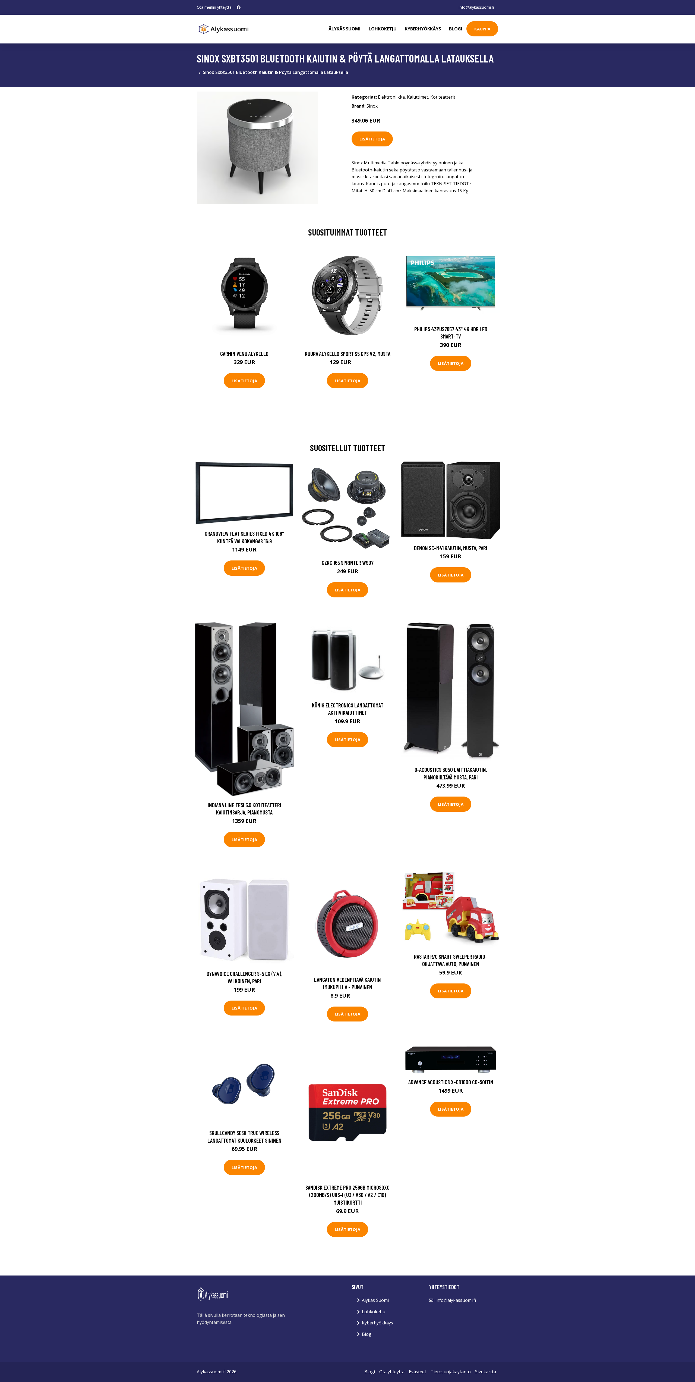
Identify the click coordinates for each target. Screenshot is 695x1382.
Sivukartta (485, 1372)
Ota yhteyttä (392, 1372)
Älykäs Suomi (375, 1300)
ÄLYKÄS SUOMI (344, 29)
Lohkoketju (383, 29)
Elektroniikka (391, 97)
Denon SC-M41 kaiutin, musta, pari (450, 547)
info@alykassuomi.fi (476, 7)
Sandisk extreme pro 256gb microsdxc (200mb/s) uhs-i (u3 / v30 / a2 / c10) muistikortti (347, 1195)
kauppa (482, 29)
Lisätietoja (372, 139)
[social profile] (239, 7)
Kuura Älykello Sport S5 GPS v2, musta (347, 353)
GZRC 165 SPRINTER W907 (348, 562)
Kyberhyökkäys (423, 29)
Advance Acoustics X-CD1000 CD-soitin (450, 1082)
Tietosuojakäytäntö (451, 1372)
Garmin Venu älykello (244, 353)
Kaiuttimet (417, 97)
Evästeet (417, 1372)
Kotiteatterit (442, 97)
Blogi (455, 29)
